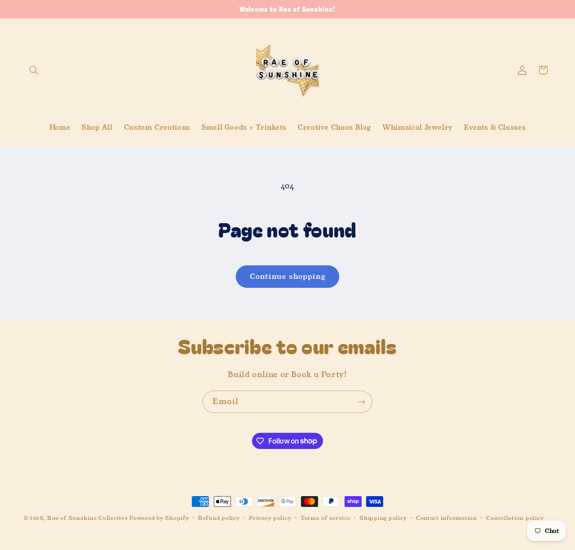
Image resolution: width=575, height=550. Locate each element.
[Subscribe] (361, 402)
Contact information (446, 518)
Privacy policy (270, 518)
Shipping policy (383, 518)
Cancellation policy (515, 518)
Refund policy (219, 518)
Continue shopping (287, 277)
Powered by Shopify (159, 518)
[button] (34, 70)
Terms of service (325, 518)
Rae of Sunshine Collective (88, 518)
